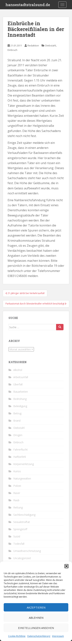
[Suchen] (60, 327)
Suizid (16, 536)
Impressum (58, 636)
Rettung (18, 507)
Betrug (17, 413)
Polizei (17, 485)
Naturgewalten (22, 478)
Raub (16, 500)
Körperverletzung (23, 464)
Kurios (17, 471)
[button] (66, 566)
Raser (16, 493)
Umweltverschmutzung (27, 551)
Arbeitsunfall (20, 377)
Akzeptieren (36, 607)
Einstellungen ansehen (36, 628)
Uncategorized (22, 558)
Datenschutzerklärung (38, 636)
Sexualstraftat (21, 522)
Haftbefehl (19, 457)
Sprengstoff (20, 529)
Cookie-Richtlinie (16, 636)
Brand (16, 420)
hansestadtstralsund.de (28, 4)
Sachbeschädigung (24, 514)
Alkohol (17, 370)
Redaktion (33, 45)
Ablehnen (36, 617)
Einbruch (12, 50)
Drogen (17, 435)
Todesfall (18, 543)
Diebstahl (50, 45)
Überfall (18, 384)
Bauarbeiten (20, 391)
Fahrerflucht (20, 449)
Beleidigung (20, 406)
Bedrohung (20, 399)
